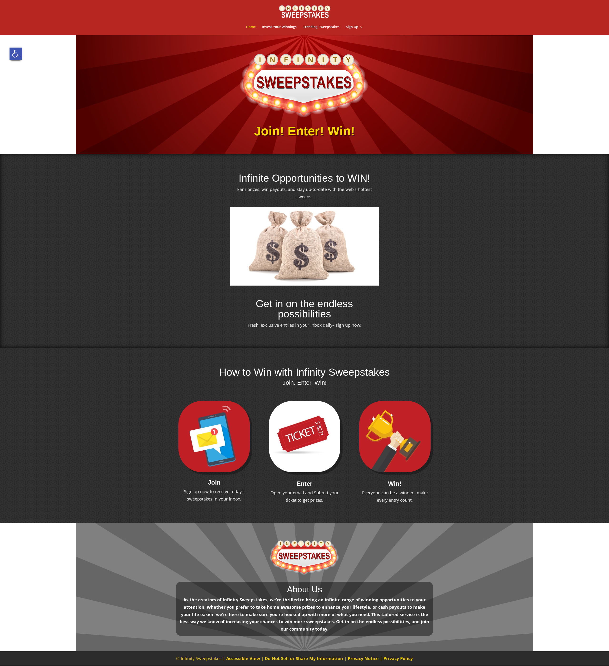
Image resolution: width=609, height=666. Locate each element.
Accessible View (243, 658)
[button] (16, 54)
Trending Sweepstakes (321, 27)
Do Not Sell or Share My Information (304, 658)
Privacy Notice (363, 658)
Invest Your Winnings (279, 27)
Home (251, 27)
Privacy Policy (398, 658)
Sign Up (352, 27)
